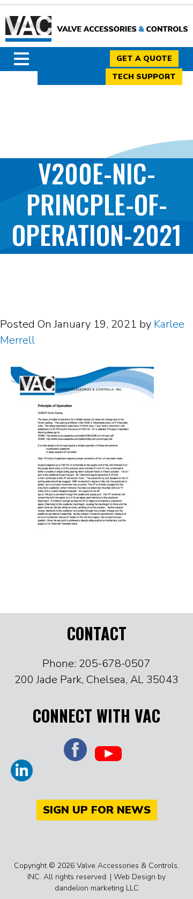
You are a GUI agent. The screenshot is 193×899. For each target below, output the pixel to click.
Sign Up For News (97, 810)
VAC (96, 29)
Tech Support (144, 77)
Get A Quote (144, 58)
